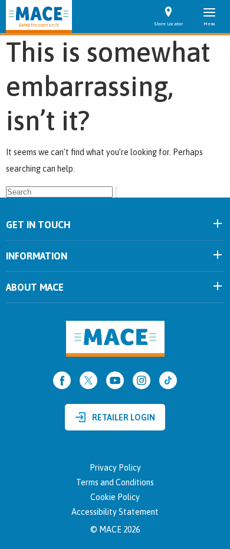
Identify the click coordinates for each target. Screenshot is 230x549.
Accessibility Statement (115, 512)
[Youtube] (115, 380)
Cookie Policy (115, 497)
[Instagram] (141, 380)
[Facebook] (62, 380)
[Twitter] (88, 380)
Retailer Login (123, 417)
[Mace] (39, 16)
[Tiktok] (168, 380)
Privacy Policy (115, 467)
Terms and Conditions (115, 482)
